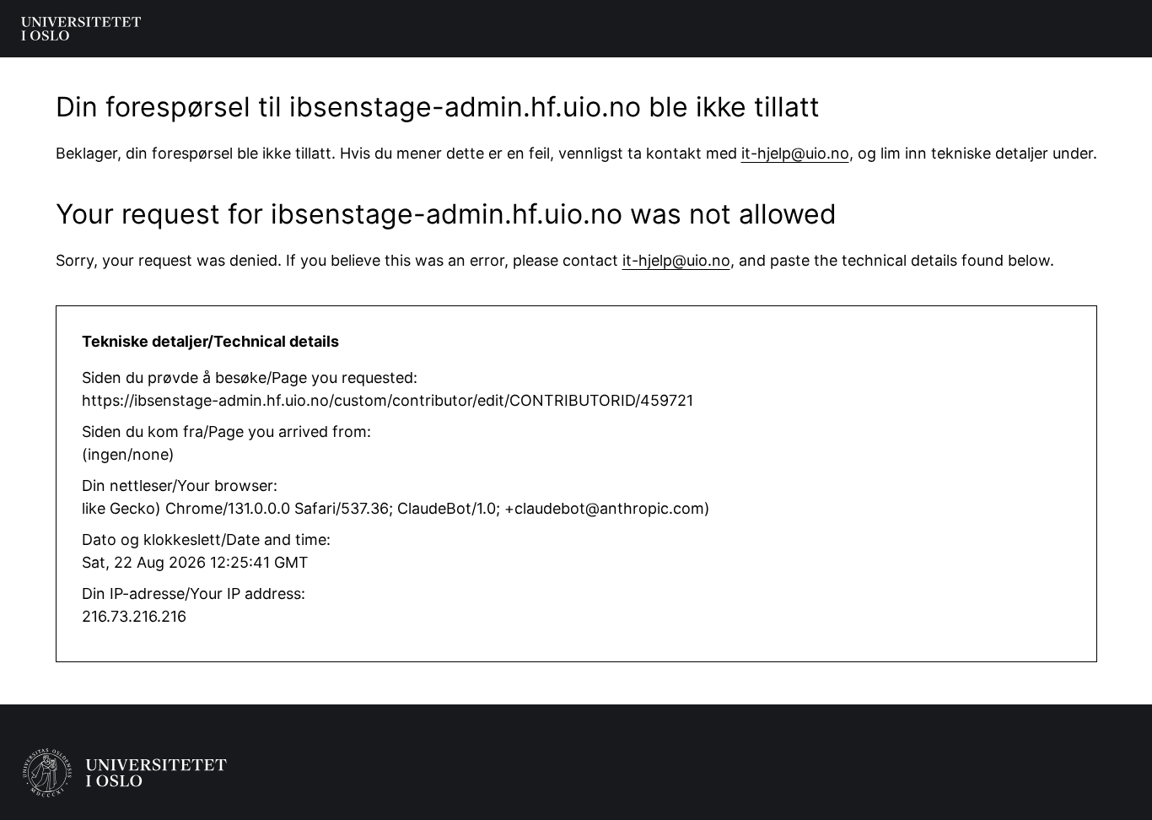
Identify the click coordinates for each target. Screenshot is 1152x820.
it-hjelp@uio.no (795, 153)
